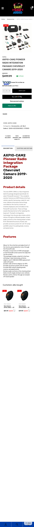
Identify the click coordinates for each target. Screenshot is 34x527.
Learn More (15, 86)
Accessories (15, 126)
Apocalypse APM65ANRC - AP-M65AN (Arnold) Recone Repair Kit (24, 308)
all (21, 126)
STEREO (26, 128)
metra (4, 57)
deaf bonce (7, 304)
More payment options (17, 101)
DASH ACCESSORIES (15, 128)
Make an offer (12, 106)
